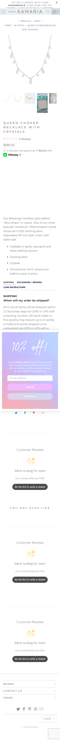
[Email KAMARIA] (41, 709)
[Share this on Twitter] (16, 412)
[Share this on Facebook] (25, 412)
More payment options (30, 210)
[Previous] (6, 61)
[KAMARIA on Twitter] (18, 709)
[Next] (53, 61)
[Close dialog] (57, 332)
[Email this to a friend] (42, 412)
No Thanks (30, 396)
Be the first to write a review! (30, 486)
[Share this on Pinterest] (34, 412)
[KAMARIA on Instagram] (35, 709)
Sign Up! (30, 387)
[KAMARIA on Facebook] (24, 709)
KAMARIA (33, 727)
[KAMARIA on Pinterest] (29, 709)
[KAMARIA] (30, 11)
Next (37, 21)
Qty (5, 176)
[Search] (48, 11)
